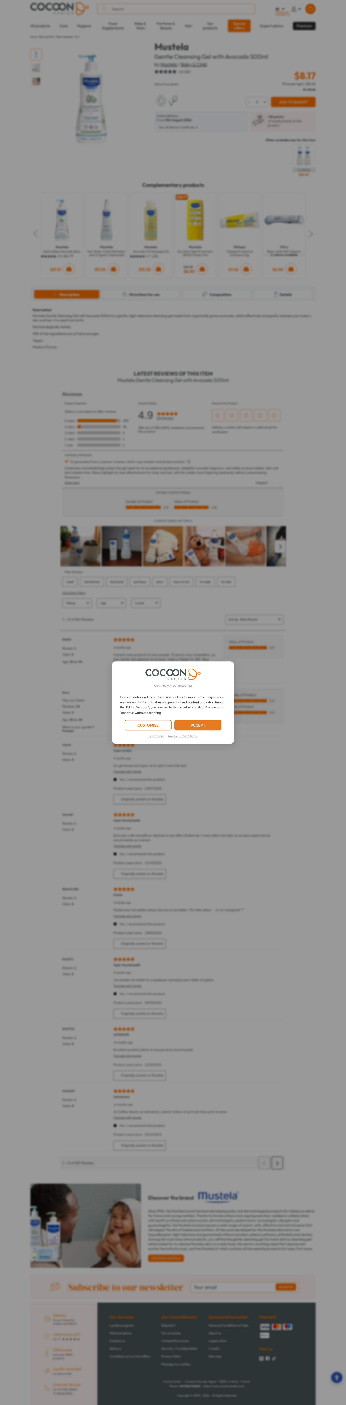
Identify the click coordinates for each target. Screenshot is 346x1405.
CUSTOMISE (148, 725)
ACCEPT (198, 725)
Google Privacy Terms (183, 736)
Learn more (156, 736)
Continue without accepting (173, 685)
